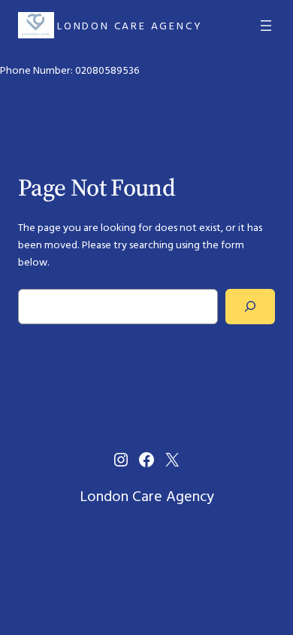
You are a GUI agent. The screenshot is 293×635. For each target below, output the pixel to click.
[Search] (250, 306)
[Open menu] (266, 26)
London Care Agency (129, 25)
